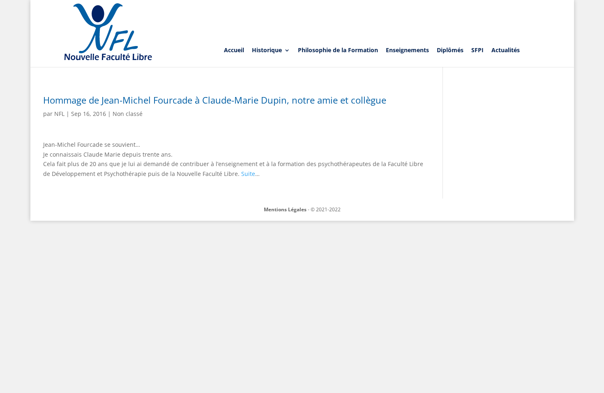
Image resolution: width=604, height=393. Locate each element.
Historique (267, 50)
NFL (59, 114)
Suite (248, 174)
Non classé (128, 114)
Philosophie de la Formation (338, 50)
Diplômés (450, 50)
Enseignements (407, 50)
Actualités (505, 50)
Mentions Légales (285, 209)
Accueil (234, 50)
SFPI (477, 50)
